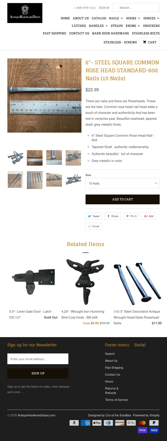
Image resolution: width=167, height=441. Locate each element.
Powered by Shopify (146, 415)
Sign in (104, 8)
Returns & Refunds (112, 390)
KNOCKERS (151, 26)
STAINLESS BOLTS (146, 33)
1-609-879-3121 (85, 8)
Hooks (131, 18)
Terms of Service (116, 399)
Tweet (95, 216)
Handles (96, 26)
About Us (81, 18)
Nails (114, 18)
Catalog (99, 18)
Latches (79, 26)
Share (114, 216)
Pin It (133, 216)
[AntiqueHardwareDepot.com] (24, 14)
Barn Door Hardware (110, 33)
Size (88, 175)
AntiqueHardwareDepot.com (36, 415)
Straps (117, 26)
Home (65, 18)
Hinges (149, 18)
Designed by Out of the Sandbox (109, 415)
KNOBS (131, 26)
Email (95, 226)
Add (151, 216)
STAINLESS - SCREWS (120, 42)
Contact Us (79, 33)
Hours (109, 381)
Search (110, 353)
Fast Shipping (54, 33)
